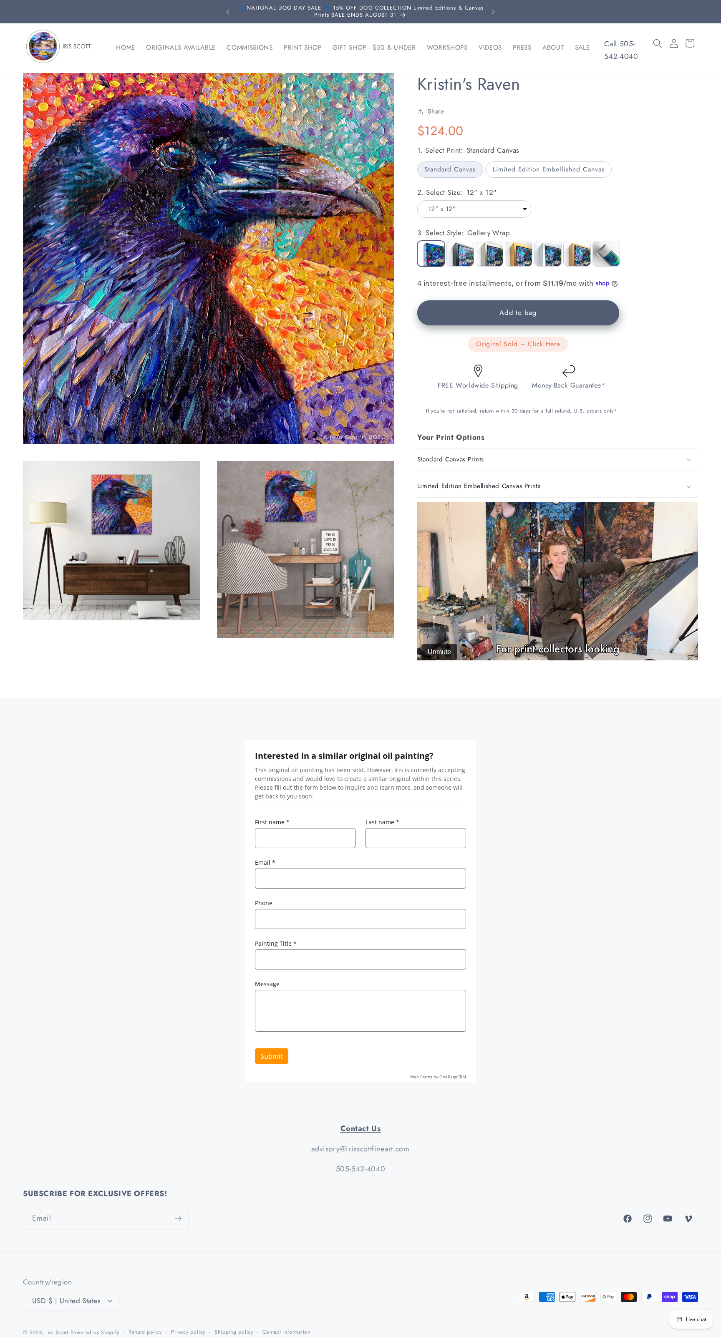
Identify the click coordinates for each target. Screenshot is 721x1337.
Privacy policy (188, 1332)
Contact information (286, 1332)
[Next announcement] (493, 11)
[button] (658, 43)
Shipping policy (233, 1332)
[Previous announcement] (228, 11)
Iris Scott (58, 1332)
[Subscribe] (178, 1218)
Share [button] (436, 111)
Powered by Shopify (95, 1332)
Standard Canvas (450, 169)
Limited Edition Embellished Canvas (549, 169)
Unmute (439, 651)
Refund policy (145, 1332)
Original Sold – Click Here (518, 344)
